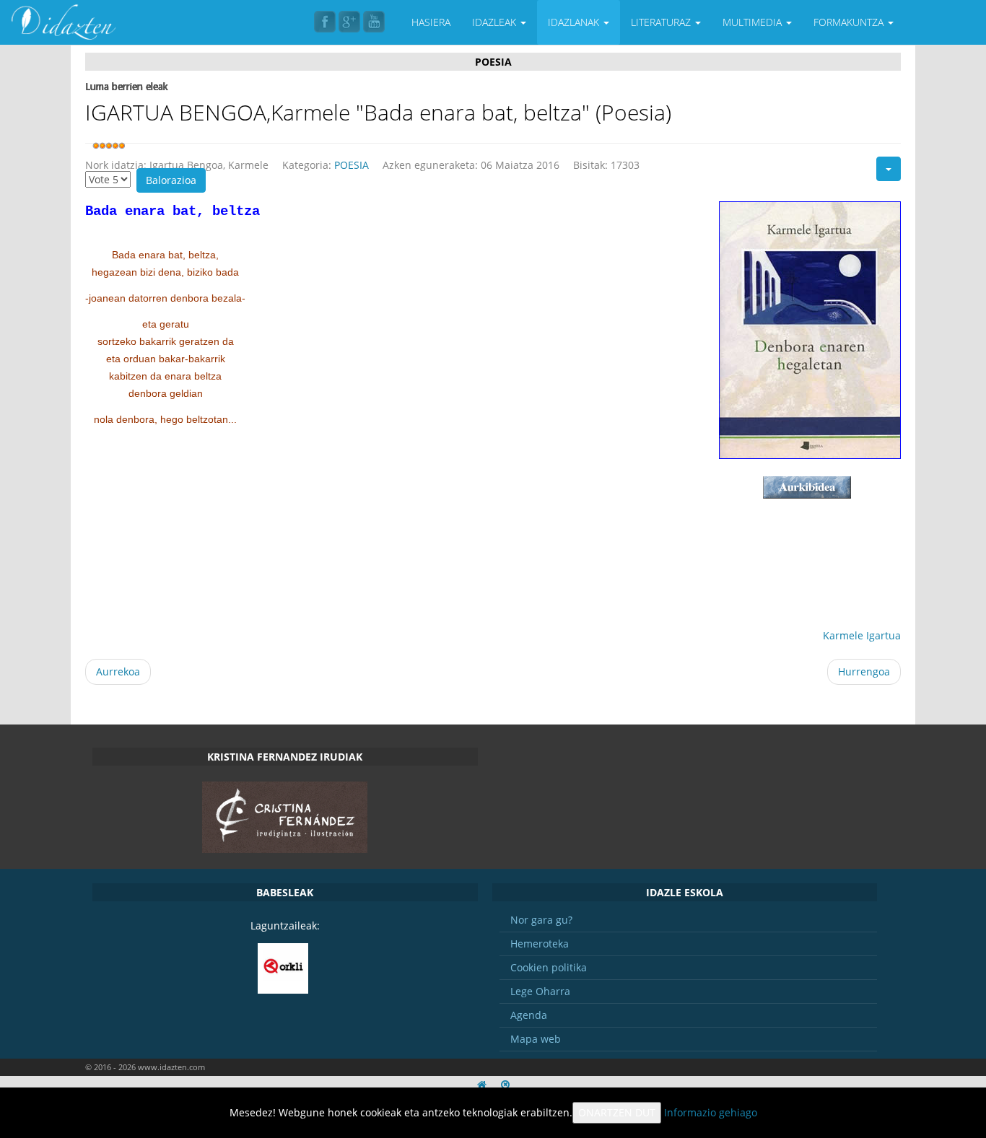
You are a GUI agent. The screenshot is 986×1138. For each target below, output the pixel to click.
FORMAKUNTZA (849, 22)
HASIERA (430, 22)
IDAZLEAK (495, 22)
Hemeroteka (539, 943)
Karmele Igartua (862, 635)
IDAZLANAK (575, 22)
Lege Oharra (540, 991)
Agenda (528, 1015)
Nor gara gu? (541, 920)
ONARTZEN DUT (616, 1112)
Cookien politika (548, 967)
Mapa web (535, 1039)
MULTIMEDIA (754, 22)
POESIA (351, 165)
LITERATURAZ (662, 22)
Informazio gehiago (710, 1112)
